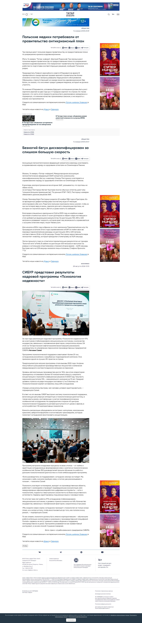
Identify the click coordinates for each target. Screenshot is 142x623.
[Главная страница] (70, 14)
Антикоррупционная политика (103, 593)
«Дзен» (46, 109)
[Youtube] (102, 552)
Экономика (85, 264)
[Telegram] (60, 552)
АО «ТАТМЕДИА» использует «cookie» (104, 596)
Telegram (55, 109)
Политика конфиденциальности (103, 604)
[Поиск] (109, 14)
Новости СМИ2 (29, 132)
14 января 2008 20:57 (81, 142)
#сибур (25, 545)
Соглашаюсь (71, 620)
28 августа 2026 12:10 (81, 266)
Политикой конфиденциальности (78, 616)
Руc (23, 14)
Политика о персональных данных (104, 591)
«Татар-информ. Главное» (76, 102)
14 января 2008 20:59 (81, 31)
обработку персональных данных (120, 615)
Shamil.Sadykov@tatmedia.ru (102, 608)
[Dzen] (81, 552)
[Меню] (118, 14)
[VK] (40, 552)
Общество (85, 28)
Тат (31, 14)
